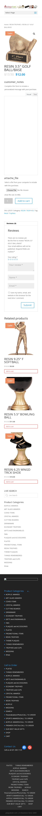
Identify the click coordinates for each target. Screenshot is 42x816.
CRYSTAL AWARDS (11, 516)
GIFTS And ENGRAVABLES (14, 530)
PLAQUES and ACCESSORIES (15, 538)
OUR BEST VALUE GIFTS (15, 729)
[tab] (21, 223)
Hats (6, 534)
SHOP (8, 733)
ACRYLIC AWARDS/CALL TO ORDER (19, 722)
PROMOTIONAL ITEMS (13, 545)
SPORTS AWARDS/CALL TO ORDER (19, 718)
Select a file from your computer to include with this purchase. (21, 188)
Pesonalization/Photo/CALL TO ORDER (21, 715)
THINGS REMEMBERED (13, 555)
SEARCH (9, 711)
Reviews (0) (11, 223)
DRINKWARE (9, 523)
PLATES (7, 541)
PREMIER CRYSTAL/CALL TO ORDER (20, 725)
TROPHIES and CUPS (12, 559)
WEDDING (8, 562)
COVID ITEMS (9, 513)
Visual (29, 94)
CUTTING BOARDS (11, 520)
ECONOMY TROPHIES (12, 527)
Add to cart (24, 200)
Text (35, 94)
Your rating (13, 257)
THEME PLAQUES (11, 552)
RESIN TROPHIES (15, 24)
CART (8, 736)
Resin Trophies (9, 213)
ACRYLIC (9, 704)
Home (6, 24)
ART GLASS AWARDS (12, 509)
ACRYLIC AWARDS (11, 506)
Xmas (6, 566)
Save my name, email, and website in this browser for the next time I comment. (19, 295)
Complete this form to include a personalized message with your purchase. (21, 87)
